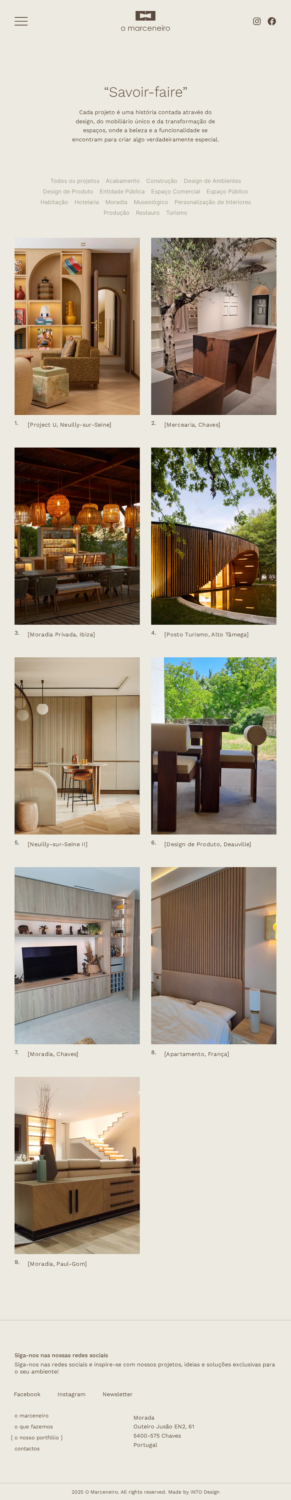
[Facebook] (271, 21)
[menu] (21, 21)
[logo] (145, 15)
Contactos (27, 1448)
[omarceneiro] (145, 27)
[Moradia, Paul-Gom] (57, 1263)
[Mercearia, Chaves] (192, 424)
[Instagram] (257, 21)
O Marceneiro (32, 1415)
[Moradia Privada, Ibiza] (61, 634)
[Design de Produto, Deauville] (208, 844)
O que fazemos (34, 1426)
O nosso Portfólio (37, 1437)
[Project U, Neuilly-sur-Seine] (70, 424)
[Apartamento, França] (196, 1054)
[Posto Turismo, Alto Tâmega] (206, 634)
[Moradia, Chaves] (53, 1054)
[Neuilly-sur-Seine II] (58, 844)
